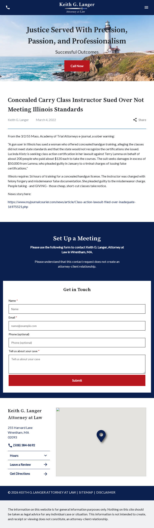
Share (142, 120)
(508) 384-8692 (24, 445)
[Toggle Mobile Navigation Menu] (146, 7)
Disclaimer (105, 492)
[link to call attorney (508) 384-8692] (7, 7)
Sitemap (86, 492)
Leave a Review (20, 464)
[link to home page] (77, 7)
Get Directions (20, 473)
